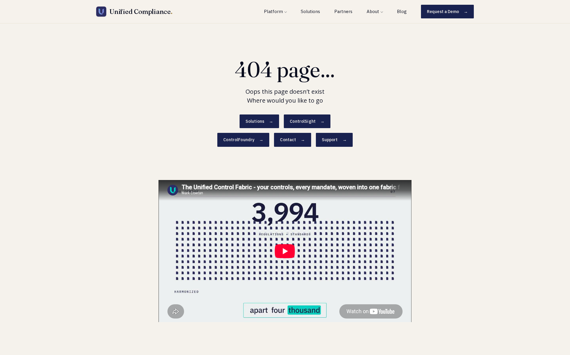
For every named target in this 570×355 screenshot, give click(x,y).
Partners (343, 11)
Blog (402, 11)
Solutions (310, 11)
